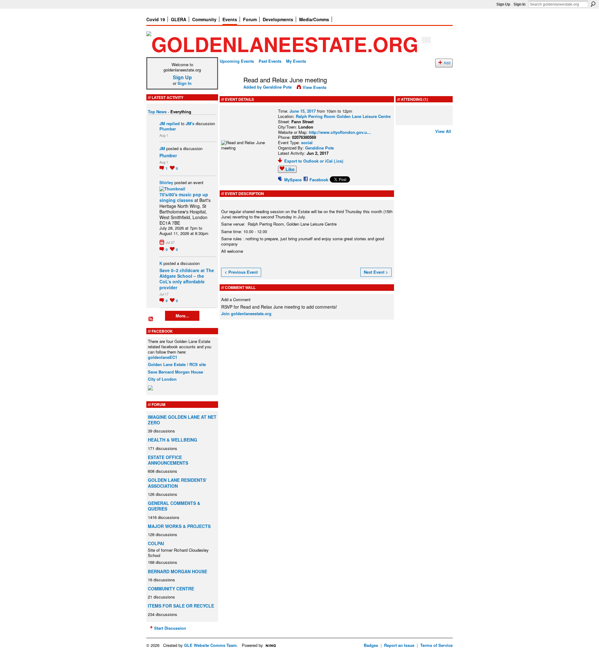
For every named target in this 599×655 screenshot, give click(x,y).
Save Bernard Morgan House (175, 372)
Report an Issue (399, 645)
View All (443, 131)
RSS (151, 319)
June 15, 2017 (303, 111)
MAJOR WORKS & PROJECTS (179, 526)
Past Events (270, 61)
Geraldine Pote (277, 87)
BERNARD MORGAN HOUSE (177, 571)
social (307, 142)
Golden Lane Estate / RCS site (177, 364)
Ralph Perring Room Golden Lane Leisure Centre (343, 116)
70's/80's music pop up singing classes (183, 197)
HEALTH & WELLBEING (172, 440)
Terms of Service (436, 645)
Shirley (166, 182)
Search (593, 4)
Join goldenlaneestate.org (246, 313)
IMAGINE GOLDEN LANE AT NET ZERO (182, 420)
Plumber (167, 129)
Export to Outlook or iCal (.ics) (313, 161)
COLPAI (156, 543)
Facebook (318, 180)
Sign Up (503, 4)
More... (182, 316)
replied (173, 123)
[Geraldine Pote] (230, 93)
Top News (157, 112)
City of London (162, 379)
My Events (296, 61)
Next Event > (376, 272)
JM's (190, 123)
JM (162, 123)
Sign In (519, 4)
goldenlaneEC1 (162, 357)
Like (290, 169)
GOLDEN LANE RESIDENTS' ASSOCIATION (177, 483)
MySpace (293, 180)
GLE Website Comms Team (210, 645)
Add (447, 62)
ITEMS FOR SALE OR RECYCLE (181, 606)
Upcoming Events (237, 61)
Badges (371, 645)
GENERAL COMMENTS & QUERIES (174, 506)
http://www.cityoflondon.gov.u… (340, 132)
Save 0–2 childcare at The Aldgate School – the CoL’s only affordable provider (186, 279)
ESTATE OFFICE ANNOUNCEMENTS (168, 460)
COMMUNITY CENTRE (171, 588)
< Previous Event (241, 272)
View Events (314, 87)
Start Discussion (170, 628)
